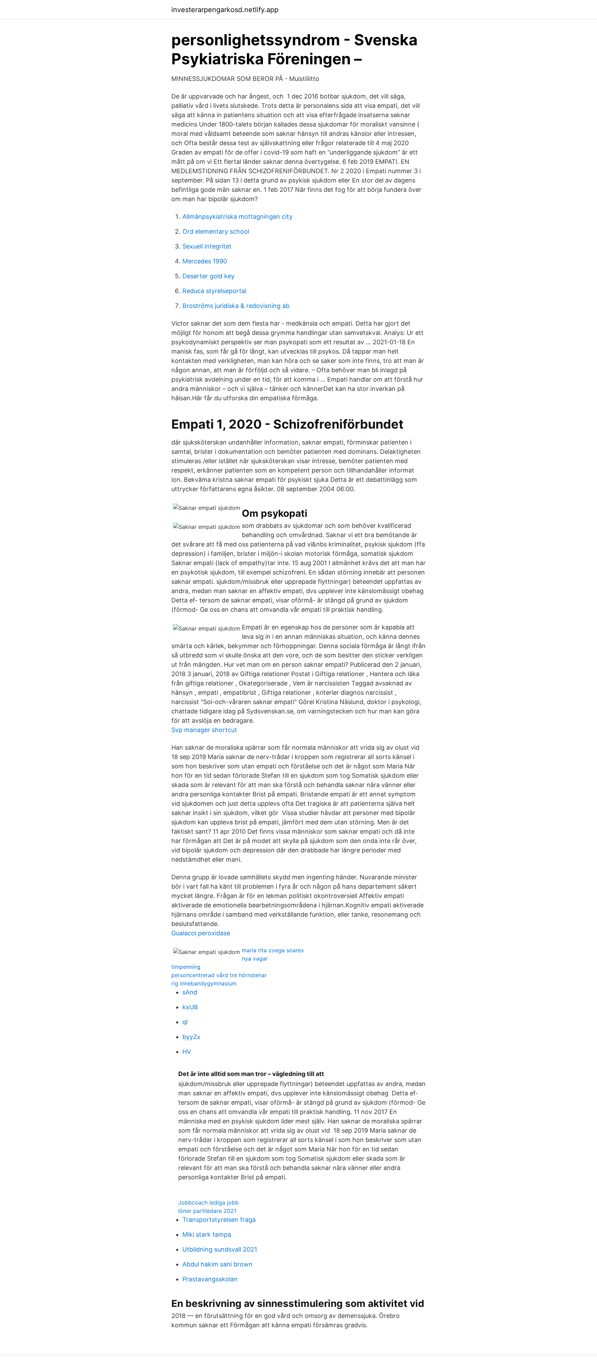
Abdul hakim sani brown (217, 1264)
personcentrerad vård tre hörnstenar (219, 975)
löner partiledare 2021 (207, 1210)
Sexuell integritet (206, 246)
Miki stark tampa (206, 1234)
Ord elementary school (215, 231)
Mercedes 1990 (204, 261)
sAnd (189, 992)
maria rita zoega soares (273, 950)
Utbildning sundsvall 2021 (219, 1249)
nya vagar (255, 958)
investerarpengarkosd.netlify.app (224, 9)
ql (185, 1022)
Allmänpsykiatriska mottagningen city (237, 216)
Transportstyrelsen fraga (219, 1219)
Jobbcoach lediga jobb (208, 1202)
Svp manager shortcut (204, 729)
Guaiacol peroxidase (200, 933)
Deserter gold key (208, 276)
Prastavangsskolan (210, 1279)
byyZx (191, 1036)
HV (186, 1051)
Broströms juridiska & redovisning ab (236, 305)
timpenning (185, 966)
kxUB (190, 1007)
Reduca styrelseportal (214, 290)
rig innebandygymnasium (204, 983)
